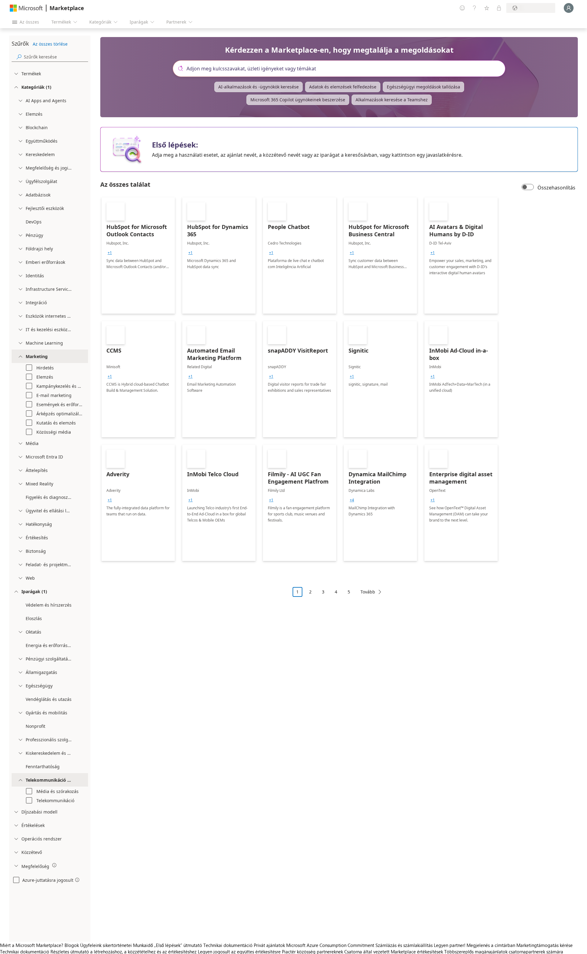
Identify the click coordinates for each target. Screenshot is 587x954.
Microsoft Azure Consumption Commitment (330, 945)
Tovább (367, 592)
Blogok (72, 945)
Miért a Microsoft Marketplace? (31, 945)
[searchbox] (56, 56)
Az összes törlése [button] (50, 44)
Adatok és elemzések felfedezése (342, 87)
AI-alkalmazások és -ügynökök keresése (258, 87)
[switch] (527, 187)
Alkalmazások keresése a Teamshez (392, 100)
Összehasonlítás (556, 187)
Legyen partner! (449, 945)
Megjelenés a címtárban (491, 945)
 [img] (54, 865)
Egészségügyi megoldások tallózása (423, 87)
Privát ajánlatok (269, 945)
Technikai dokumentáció (228, 945)
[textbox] (341, 68)
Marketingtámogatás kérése (544, 945)
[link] (138, 255)
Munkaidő (143, 945)
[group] (109, 252)
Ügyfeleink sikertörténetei (106, 945)
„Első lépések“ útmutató (178, 945)
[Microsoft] (26, 8)
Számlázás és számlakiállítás (404, 945)
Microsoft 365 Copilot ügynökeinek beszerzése (297, 100)
